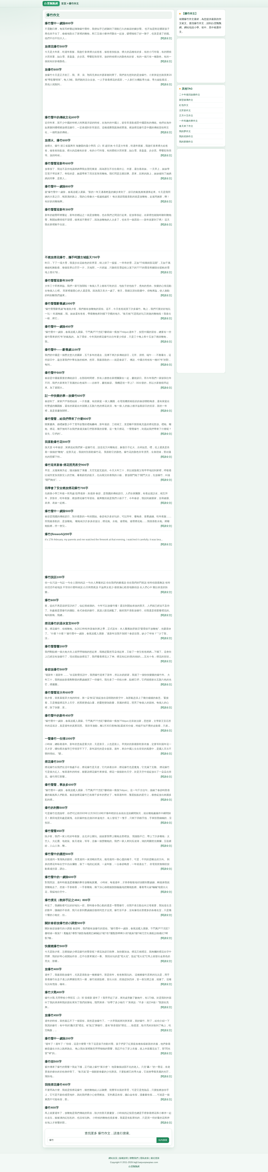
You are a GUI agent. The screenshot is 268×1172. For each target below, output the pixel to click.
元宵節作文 (185, 110)
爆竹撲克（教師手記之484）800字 (67, 900)
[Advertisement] (108, 101)
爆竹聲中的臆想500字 (59, 854)
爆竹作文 (74, 3)
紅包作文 (183, 105)
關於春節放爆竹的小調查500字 (65, 923)
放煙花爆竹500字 (56, 46)
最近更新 (155, 1158)
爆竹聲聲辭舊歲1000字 (60, 303)
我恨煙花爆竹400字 (58, 1084)
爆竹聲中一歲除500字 (59, 511)
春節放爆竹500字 (56, 669)
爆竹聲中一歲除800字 (59, 23)
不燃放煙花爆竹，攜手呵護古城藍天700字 (72, 257)
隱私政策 (144, 1158)
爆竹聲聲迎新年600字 (59, 163)
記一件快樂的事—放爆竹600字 (65, 395)
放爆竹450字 (53, 1015)
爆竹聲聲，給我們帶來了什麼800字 (68, 418)
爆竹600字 (52, 600)
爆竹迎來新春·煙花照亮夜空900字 (67, 464)
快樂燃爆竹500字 (56, 946)
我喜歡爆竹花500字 (58, 441)
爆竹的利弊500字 (56, 807)
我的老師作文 (186, 136)
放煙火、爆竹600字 (58, 140)
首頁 (63, 3)
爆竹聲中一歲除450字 (59, 326)
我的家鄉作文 (186, 141)
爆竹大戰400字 (55, 992)
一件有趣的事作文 (188, 120)
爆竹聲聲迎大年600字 (59, 692)
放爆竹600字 (53, 69)
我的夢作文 (185, 131)
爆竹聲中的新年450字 (59, 715)
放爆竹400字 (53, 969)
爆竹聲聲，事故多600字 (60, 784)
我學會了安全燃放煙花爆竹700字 (66, 488)
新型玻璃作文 (186, 100)
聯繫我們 (134, 1158)
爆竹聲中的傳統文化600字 (62, 117)
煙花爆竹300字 (55, 761)
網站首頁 (113, 1158)
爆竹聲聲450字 (55, 831)
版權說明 (123, 1158)
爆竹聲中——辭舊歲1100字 (63, 349)
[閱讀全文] (166, 38)
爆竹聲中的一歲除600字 (60, 877)
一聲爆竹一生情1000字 (60, 738)
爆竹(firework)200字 (58, 534)
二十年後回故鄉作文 (189, 94)
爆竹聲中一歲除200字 (59, 1038)
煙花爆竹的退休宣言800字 (62, 623)
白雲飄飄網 (134, 1166)
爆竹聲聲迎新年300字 (59, 209)
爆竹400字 (52, 1107)
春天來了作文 (186, 126)
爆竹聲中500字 (55, 372)
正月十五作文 (186, 115)
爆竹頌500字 (53, 1061)
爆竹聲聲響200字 (56, 646)
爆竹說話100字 (55, 577)
